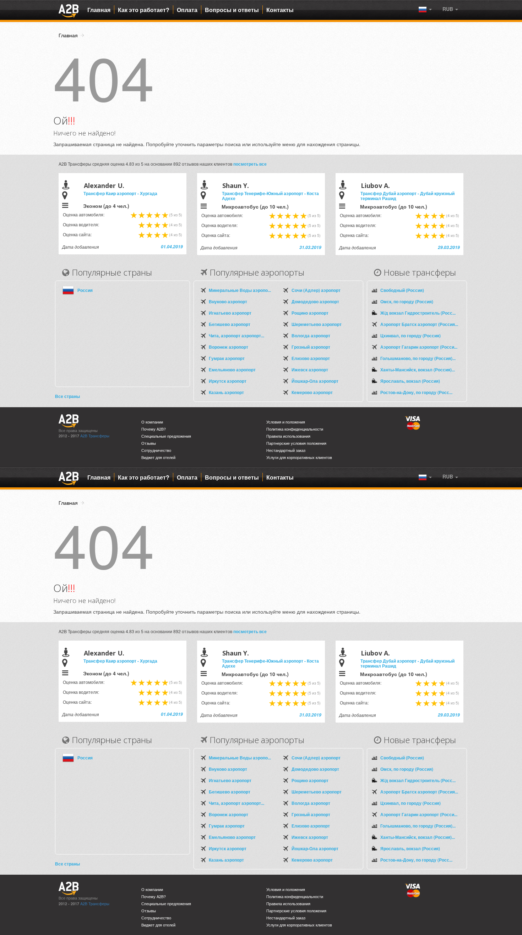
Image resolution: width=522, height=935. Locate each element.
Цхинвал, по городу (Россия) (410, 335)
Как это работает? (143, 9)
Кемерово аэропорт (312, 392)
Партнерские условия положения (296, 443)
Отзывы (148, 443)
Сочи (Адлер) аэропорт (316, 290)
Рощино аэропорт (310, 313)
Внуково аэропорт (228, 301)
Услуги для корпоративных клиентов (299, 457)
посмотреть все (250, 164)
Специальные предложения (166, 436)
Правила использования (288, 436)
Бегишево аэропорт (229, 324)
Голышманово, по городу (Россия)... (418, 358)
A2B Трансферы (94, 435)
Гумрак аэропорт (227, 358)
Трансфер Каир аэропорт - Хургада (120, 193)
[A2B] (68, 10)
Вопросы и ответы (232, 9)
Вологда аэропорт (311, 335)
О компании (152, 422)
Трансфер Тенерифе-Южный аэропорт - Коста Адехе (270, 196)
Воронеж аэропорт (228, 347)
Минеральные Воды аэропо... (240, 290)
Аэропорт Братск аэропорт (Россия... (419, 324)
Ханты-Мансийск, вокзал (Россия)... (417, 369)
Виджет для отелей (158, 457)
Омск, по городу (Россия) (406, 301)
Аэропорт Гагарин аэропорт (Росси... (418, 347)
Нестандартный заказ (285, 450)
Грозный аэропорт (311, 347)
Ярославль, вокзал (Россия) (410, 381)
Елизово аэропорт (311, 358)
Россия (85, 290)
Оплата (187, 9)
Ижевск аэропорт (310, 369)
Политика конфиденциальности (294, 429)
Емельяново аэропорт (232, 369)
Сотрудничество (156, 450)
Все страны (67, 396)
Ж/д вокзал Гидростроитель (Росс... (418, 313)
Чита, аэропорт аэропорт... (236, 335)
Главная (98, 9)
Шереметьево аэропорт (317, 324)
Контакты (280, 9)
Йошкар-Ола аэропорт (315, 381)
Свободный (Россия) (402, 290)
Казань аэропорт (226, 392)
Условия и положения (285, 422)
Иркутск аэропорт (227, 381)
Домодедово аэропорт (315, 301)
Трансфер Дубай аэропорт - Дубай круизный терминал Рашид (407, 196)
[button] (450, 9)
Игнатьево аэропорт (230, 313)
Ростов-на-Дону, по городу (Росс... (416, 392)
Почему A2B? (153, 429)
